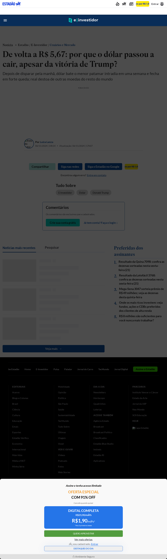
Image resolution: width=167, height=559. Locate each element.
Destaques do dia (83, 548)
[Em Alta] (117, 4)
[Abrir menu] (5, 20)
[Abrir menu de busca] (161, 20)
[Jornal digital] (131, 4)
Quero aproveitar (83, 533)
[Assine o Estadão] (142, 4)
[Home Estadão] (12, 4)
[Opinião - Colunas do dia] (124, 4)
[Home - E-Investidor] (83, 20)
